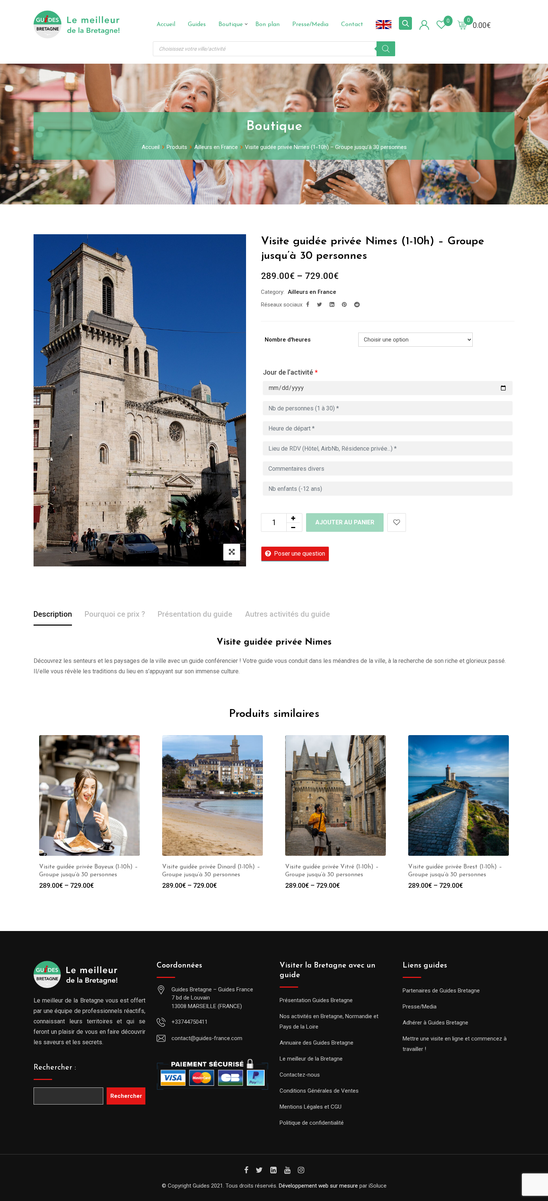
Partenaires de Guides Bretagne (441, 990)
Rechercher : (55, 1067)
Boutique (230, 25)
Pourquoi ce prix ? (115, 614)
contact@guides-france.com (206, 1038)
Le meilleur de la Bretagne (311, 1058)
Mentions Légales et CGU (310, 1106)
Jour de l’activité (290, 372)
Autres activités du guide (287, 614)
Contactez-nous (300, 1074)
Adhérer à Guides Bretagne (435, 1022)
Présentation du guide (195, 614)
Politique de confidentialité (312, 1122)
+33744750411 (189, 1022)
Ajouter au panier (344, 522)
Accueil (166, 25)
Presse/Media (310, 25)
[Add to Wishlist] (396, 522)
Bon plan (267, 25)
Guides (197, 25)
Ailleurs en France (312, 292)
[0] (462, 24)
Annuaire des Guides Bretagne (316, 1042)
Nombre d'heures (288, 339)
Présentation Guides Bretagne (316, 1000)
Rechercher (126, 1096)
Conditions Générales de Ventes (319, 1090)
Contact (352, 25)
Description (53, 614)
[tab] (53, 615)
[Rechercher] (386, 48)
